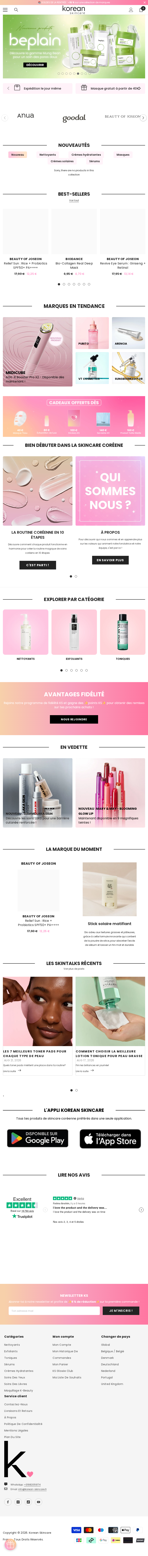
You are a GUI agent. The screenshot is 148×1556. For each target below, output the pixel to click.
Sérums (94, 161)
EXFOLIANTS (74, 659)
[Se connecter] (131, 10)
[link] (74, 416)
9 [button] (89, 73)
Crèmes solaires (62, 161)
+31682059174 (32, 1484)
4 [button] (70, 73)
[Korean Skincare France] (25, 113)
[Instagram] (18, 1502)
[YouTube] (38, 1502)
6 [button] (78, 73)
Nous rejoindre (74, 719)
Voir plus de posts (74, 968)
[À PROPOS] (110, 491)
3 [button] (66, 73)
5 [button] (74, 73)
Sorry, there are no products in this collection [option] (74, 172)
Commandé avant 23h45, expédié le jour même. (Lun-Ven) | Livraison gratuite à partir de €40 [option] (74, 2)
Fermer (144, 2)
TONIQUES (123, 659)
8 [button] (86, 73)
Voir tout (74, 200)
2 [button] (62, 73)
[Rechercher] (16, 9)
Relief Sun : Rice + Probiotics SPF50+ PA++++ (25, 265)
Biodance (74, 259)
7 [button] (82, 73)
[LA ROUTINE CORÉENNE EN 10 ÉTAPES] (37, 491)
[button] (143, 118)
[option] (74, 46)
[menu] (5, 9)
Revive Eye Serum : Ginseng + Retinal (122, 265)
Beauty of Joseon (26, 259)
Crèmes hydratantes (86, 155)
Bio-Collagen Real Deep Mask (74, 265)
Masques (123, 155)
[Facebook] (8, 1502)
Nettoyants (48, 155)
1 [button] (59, 73)
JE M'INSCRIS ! (121, 1310)
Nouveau (17, 155)
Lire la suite (9, 1071)
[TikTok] (28, 1502)
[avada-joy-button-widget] (10, 1544)
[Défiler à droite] (139, 88)
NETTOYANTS (26, 659)
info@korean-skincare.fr (32, 1489)
